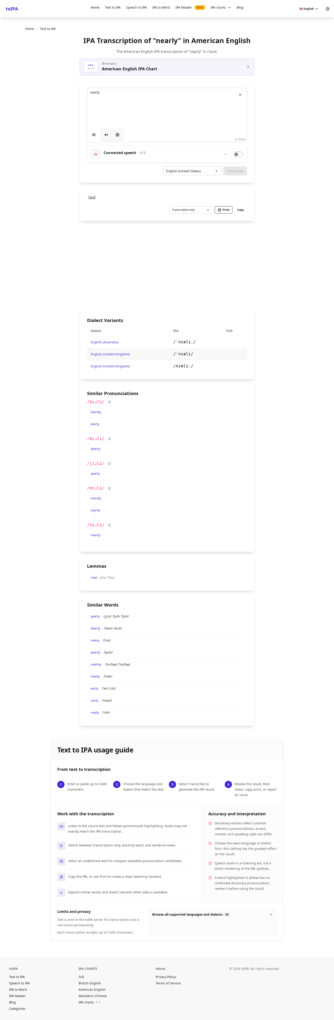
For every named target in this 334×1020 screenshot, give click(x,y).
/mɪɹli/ (96, 488)
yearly (95, 473)
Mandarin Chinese (93, 996)
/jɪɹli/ (96, 463)
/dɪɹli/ (96, 438)
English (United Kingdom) (110, 354)
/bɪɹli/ (96, 401)
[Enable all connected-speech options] (238, 154)
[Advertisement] (167, 265)
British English (90, 983)
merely (96, 498)
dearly (95, 449)
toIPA (12, 9)
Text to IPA (113, 7)
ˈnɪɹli (91, 197)
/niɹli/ (96, 524)
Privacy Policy (166, 977)
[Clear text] (240, 95)
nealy (95, 712)
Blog (240, 7)
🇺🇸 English (306, 9)
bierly (95, 424)
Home (95, 7)
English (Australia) (104, 342)
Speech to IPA (136, 7)
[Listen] (106, 135)
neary (95, 640)
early (94, 688)
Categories (17, 1008)
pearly (95, 652)
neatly (95, 676)
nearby (96, 664)
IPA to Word (161, 7)
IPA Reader (189, 7)
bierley (96, 412)
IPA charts (218, 7)
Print (226, 210)
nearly (95, 535)
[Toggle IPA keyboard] (94, 135)
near (94, 577)
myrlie (95, 510)
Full (81, 977)
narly (94, 700)
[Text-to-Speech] (117, 135)
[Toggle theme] (327, 8)
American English (92, 989)
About (160, 968)
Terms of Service (168, 983)
